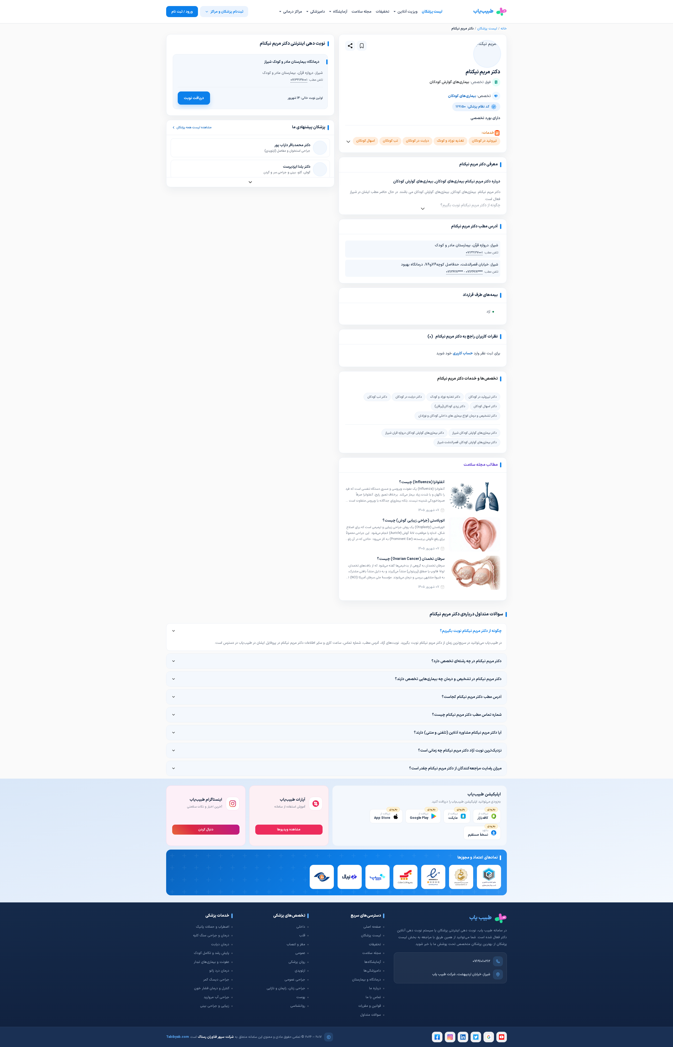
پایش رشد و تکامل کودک (211, 953)
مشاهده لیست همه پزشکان (193, 127)
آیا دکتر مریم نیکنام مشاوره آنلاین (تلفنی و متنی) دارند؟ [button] (458, 733)
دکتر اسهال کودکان (485, 406)
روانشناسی (297, 1006)
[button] (362, 46)
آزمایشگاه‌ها (372, 962)
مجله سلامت (361, 11)
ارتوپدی (300, 970)
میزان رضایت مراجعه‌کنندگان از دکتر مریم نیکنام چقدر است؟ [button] (455, 768)
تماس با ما (373, 997)
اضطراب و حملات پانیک (212, 926)
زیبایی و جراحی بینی (214, 1006)
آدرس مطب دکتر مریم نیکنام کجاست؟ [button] (472, 697)
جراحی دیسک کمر (216, 979)
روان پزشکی (296, 962)
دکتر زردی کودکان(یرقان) (450, 406)
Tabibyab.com (177, 1036)
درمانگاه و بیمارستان (366, 979)
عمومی (300, 953)
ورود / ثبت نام (182, 11)
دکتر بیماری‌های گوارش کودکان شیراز (474, 433)
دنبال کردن (205, 829)
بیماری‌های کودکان (462, 96)
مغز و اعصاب (296, 944)
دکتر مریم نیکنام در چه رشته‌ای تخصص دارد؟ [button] (466, 661)
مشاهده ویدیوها (288, 829)
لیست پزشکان (432, 11)
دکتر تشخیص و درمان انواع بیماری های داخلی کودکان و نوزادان (457, 415)
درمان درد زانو (219, 970)
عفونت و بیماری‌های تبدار (211, 962)
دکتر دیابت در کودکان (408, 397)
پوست (300, 997)
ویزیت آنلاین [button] (407, 11)
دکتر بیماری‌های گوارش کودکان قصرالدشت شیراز (467, 442)
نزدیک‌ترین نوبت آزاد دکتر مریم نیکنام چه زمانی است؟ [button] (460, 750)
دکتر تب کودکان (377, 397)
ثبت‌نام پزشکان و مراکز (226, 11)
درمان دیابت (220, 944)
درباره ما (375, 988)
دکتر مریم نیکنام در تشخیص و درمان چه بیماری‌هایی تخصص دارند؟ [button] (448, 679)
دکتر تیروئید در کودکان (482, 397)
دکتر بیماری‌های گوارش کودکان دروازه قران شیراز (414, 433)
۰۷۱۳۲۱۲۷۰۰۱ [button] (474, 252)
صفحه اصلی (372, 926)
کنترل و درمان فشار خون (211, 988)
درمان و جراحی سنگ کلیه (211, 935)
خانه (504, 28)
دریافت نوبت (194, 98)
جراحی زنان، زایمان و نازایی (286, 988)
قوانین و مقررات (369, 1006)
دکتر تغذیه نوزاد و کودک (445, 397)
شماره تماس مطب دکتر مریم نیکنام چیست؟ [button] (467, 715)
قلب (302, 935)
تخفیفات (382, 11)
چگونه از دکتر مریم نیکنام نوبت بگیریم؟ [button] (471, 631)
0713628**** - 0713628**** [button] (464, 271)
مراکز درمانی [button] (292, 11)
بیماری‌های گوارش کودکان (449, 82)
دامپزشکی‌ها (372, 970)
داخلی (300, 926)
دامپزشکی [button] (317, 11)
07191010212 (481, 961)
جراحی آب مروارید (216, 997)
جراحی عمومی (294, 979)
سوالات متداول (370, 1015)
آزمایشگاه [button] (339, 11)
